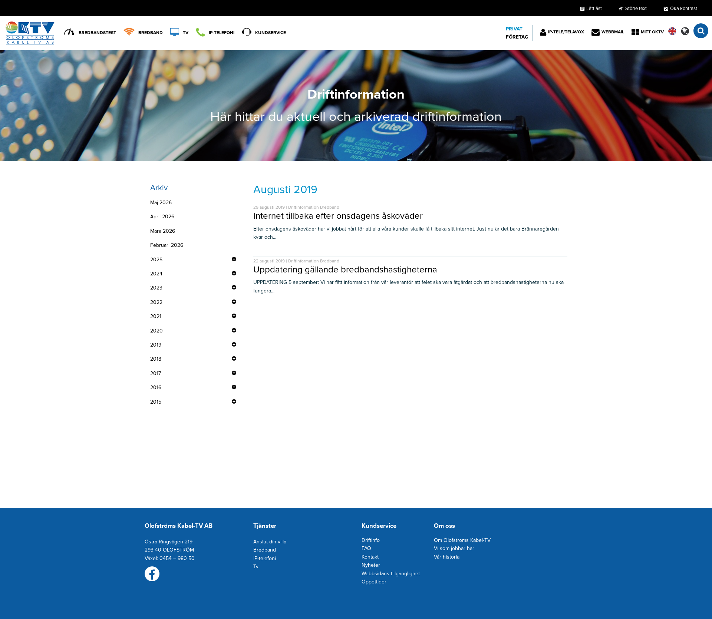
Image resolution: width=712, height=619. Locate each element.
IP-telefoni (221, 32)
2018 (155, 359)
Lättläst (591, 8)
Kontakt (370, 557)
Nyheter (371, 565)
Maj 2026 (161, 202)
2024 (156, 274)
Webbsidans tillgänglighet (391, 573)
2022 (156, 302)
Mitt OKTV (652, 31)
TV (185, 32)
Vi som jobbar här (454, 548)
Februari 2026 (166, 245)
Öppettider (374, 582)
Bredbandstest (97, 32)
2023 (156, 288)
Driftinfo (371, 540)
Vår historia (446, 557)
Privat (514, 29)
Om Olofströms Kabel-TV (462, 540)
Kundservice (270, 32)
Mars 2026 (162, 231)
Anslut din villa (269, 542)
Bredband (150, 32)
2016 (155, 387)
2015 (155, 402)
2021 (155, 316)
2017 (155, 373)
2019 (155, 345)
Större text (636, 8)
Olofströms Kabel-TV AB (178, 526)
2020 (156, 331)
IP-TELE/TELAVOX (566, 31)
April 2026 (162, 216)
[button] (685, 31)
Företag (517, 37)
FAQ (366, 548)
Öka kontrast (683, 8)
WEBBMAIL (612, 31)
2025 (156, 259)
